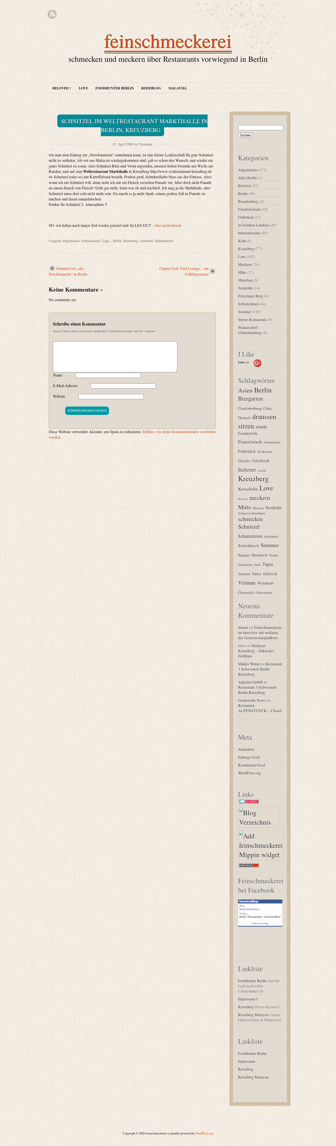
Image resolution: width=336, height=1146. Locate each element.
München (245, 280)
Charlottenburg (249, 408)
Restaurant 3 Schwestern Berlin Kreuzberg (260, 669)
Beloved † (61, 88)
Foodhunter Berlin (114, 88)
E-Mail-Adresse (65, 385)
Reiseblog (151, 88)
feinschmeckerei (168, 40)
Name (57, 374)
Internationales (249, 232)
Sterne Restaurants (252, 319)
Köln (242, 240)
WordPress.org (249, 772)
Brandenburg (248, 201)
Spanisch (260, 555)
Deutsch (244, 417)
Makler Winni (249, 663)
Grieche (244, 460)
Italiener (247, 469)
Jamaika (262, 470)
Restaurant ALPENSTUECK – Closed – (260, 710)
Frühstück (246, 217)
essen (261, 426)
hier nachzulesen (168, 225)
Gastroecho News (252, 700)
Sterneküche (245, 565)
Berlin (117, 240)
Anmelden (246, 749)
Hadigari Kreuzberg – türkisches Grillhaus (256, 650)
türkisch (270, 573)
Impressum (246, 998)
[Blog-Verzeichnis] (250, 804)
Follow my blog (260, 923)
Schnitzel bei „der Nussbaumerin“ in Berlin (68, 271)
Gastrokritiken (272, 916)
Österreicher (264, 592)
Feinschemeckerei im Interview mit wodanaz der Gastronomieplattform (260, 632)
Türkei (256, 573)
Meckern (245, 264)
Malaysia (177, 88)
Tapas (267, 564)
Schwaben (271, 536)
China (267, 408)
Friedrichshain (249, 209)
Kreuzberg (130, 240)
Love (83, 88)
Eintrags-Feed (249, 757)
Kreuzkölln (248, 489)
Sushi (257, 565)
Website (59, 396)
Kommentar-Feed (251, 765)
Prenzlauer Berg (250, 295)
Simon (243, 627)
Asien (245, 390)
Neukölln (245, 288)
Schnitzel (146, 240)
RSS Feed (52, 14)
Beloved (244, 185)
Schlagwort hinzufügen (251, 513)
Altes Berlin (247, 177)
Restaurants (254, 916)
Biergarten (250, 398)
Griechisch (260, 460)
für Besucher (265, 452)
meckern (259, 498)
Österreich (246, 592)
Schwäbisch (248, 545)
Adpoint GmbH (250, 682)
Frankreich (247, 433)
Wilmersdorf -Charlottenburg (249, 330)
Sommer (244, 311)
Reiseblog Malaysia (253, 1014)
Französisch (250, 441)
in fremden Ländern (253, 225)
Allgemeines (70, 240)
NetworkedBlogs (249, 901)
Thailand (244, 574)
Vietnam (247, 582)
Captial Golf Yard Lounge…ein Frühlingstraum (184, 271)
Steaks (273, 555)
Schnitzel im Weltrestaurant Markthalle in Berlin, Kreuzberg (134, 125)
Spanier (244, 554)
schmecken (250, 519)
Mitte (242, 272)
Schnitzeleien (90, 240)
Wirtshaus (265, 583)
